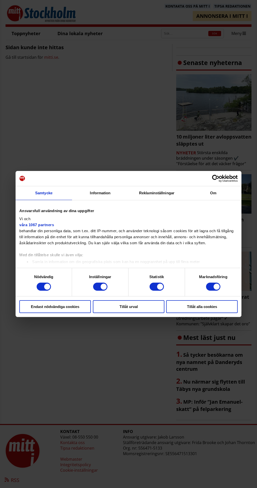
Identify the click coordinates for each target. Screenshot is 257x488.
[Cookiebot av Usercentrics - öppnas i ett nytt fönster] (216, 178)
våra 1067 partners (36, 224)
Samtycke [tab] (43, 193)
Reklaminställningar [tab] (156, 193)
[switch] (100, 287)
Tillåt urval (128, 306)
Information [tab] (100, 193)
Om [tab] (213, 193)
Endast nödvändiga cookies (55, 306)
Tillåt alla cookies (202, 306)
